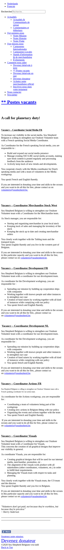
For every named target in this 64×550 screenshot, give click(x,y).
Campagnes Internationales (20, 47)
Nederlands (12, 3)
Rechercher (6, 11)
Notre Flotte (18, 41)
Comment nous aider (17, 62)
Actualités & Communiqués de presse (21, 22)
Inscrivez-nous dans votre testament (22, 88)
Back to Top (7, 547)
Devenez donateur (21, 78)
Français (11, 6)
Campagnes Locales (22, 52)
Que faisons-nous (15, 44)
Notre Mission (19, 35)
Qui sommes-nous (15, 33)
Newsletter (12, 95)
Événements (19, 60)
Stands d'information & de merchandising (22, 55)
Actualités (12, 17)
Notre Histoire (19, 38)
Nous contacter (14, 92)
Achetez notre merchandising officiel (23, 82)
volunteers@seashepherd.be (14, 190)
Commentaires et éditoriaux (21, 29)
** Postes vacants (21, 70)
